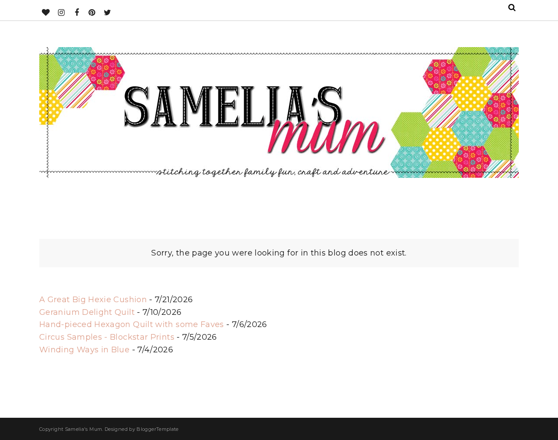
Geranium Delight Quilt (87, 312)
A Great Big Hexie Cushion (93, 299)
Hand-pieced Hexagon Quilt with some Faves (131, 324)
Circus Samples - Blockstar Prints (106, 337)
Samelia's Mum (83, 429)
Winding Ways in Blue (84, 350)
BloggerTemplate (157, 429)
